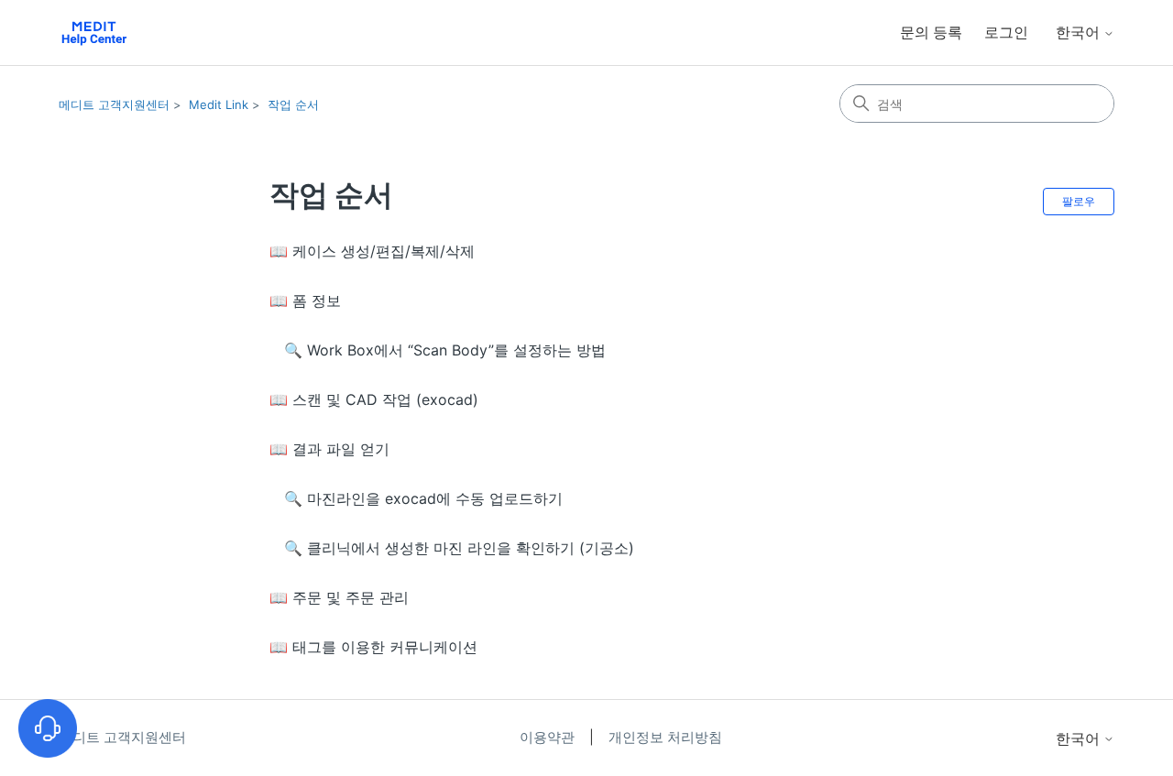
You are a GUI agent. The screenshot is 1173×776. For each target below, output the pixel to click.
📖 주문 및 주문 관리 (339, 597)
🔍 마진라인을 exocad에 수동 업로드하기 (423, 498)
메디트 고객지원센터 (114, 104)
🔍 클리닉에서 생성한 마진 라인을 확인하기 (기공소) (459, 548)
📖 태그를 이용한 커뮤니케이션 (373, 647)
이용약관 (549, 737)
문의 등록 (931, 32)
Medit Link (218, 104)
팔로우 (1078, 201)
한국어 (1079, 32)
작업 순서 (293, 104)
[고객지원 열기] (47, 728)
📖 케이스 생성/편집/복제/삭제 (372, 251)
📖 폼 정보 (305, 300)
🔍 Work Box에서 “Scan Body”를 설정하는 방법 (445, 350)
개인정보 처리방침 (665, 737)
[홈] (94, 32)
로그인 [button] (1006, 32)
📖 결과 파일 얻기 (329, 449)
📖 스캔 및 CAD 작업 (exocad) (373, 399)
